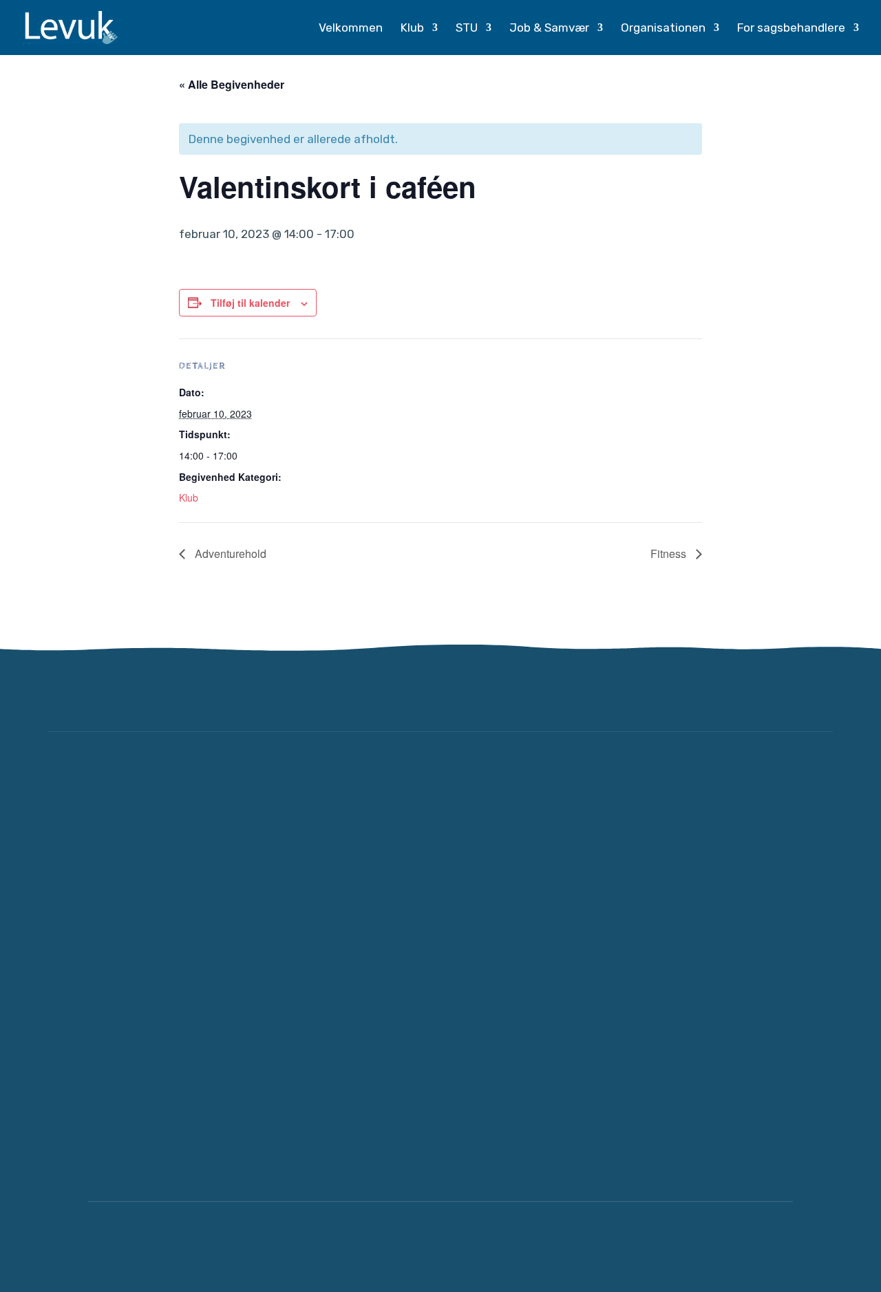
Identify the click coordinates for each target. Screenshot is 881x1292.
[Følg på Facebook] (773, 693)
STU (467, 28)
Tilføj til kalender (250, 303)
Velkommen (351, 28)
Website (651, 1246)
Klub (412, 28)
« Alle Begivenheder (231, 84)
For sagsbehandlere (791, 28)
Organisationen (663, 28)
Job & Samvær (549, 28)
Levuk (206, 1246)
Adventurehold (229, 553)
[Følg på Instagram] (815, 693)
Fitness (669, 553)
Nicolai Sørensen (742, 1246)
